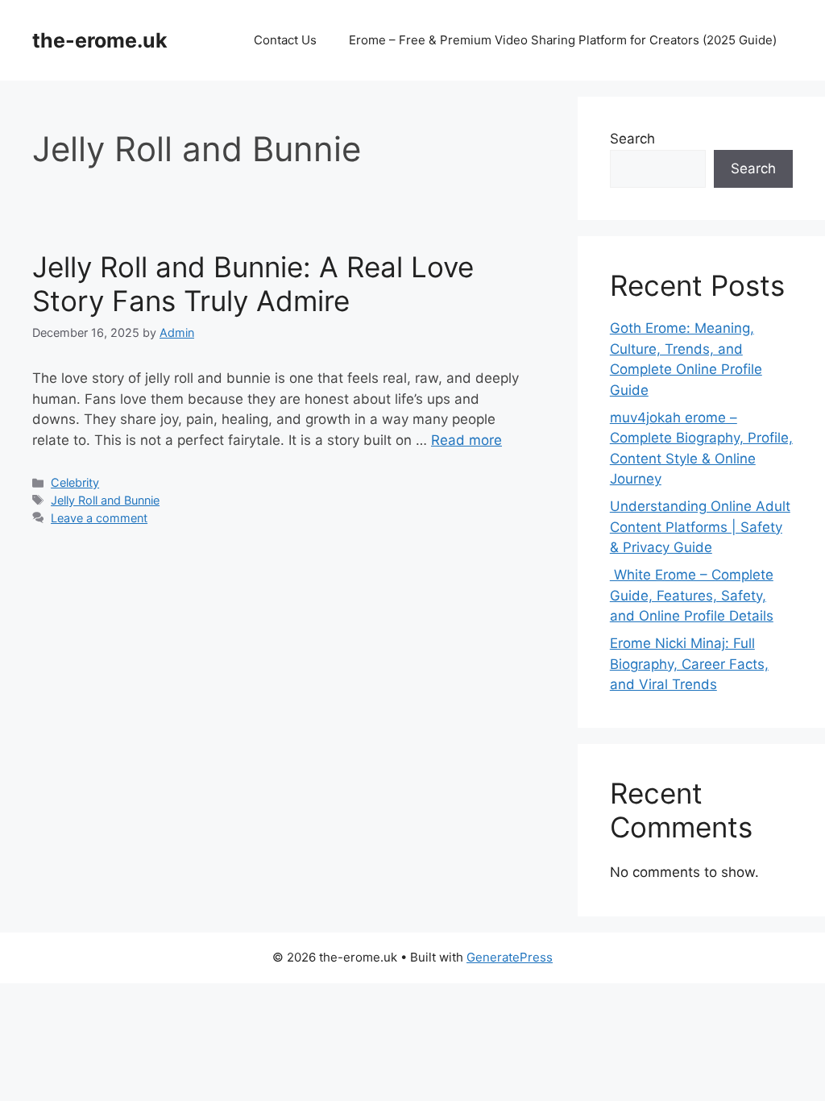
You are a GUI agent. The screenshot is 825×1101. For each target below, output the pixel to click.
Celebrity (75, 482)
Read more (466, 440)
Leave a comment (99, 518)
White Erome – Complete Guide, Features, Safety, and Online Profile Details (691, 595)
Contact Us (285, 40)
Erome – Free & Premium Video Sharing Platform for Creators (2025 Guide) (563, 40)
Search (632, 139)
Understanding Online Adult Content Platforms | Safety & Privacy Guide (700, 526)
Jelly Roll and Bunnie (105, 500)
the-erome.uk (100, 40)
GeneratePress (509, 957)
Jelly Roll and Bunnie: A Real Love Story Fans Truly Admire (253, 284)
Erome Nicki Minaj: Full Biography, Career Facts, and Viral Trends (689, 663)
